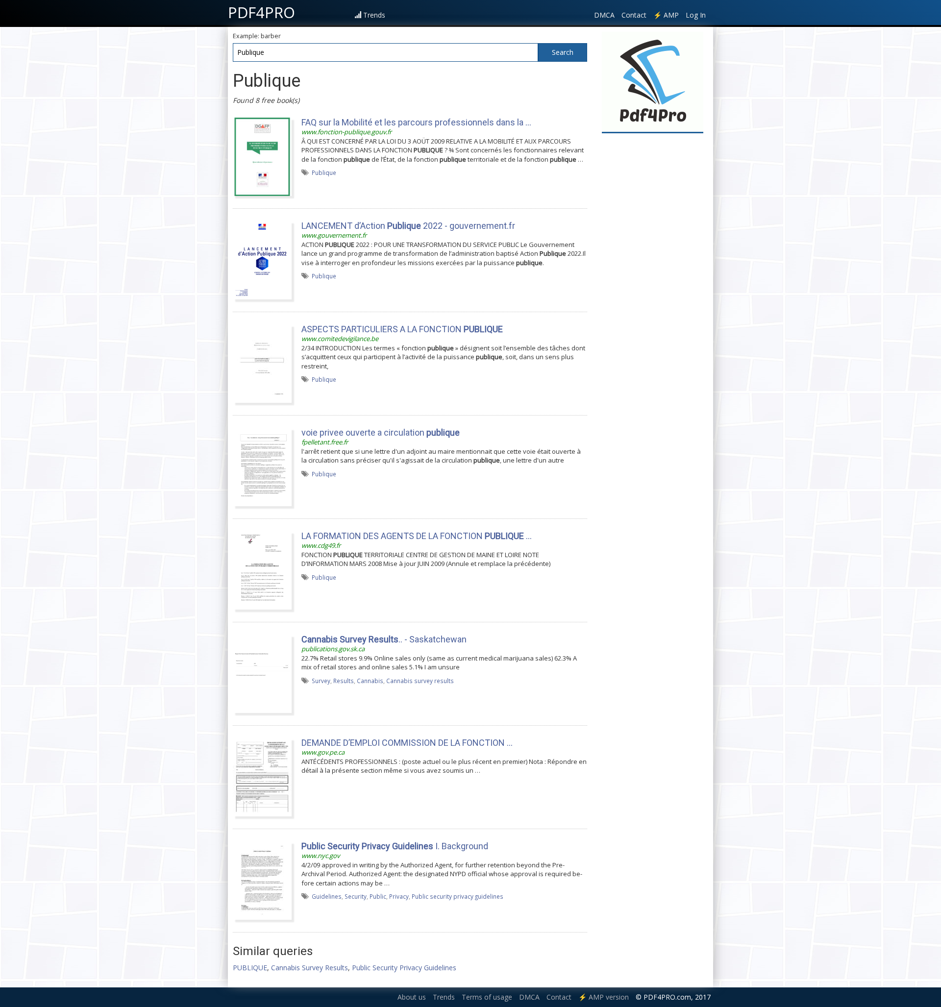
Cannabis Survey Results (309, 967)
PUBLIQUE (250, 967)
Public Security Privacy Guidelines (404, 967)
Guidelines (327, 896)
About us (411, 997)
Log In (696, 15)
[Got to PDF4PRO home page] (652, 81)
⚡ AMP (666, 15)
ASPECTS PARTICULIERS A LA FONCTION (402, 329)
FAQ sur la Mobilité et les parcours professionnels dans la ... (416, 122)
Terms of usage (487, 997)
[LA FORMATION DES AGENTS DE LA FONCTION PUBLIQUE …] (262, 569)
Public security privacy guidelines (457, 896)
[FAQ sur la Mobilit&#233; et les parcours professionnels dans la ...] (262, 156)
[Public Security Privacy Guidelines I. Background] (262, 880)
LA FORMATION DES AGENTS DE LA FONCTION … (416, 536)
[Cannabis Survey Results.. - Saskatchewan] (262, 673)
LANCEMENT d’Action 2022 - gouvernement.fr (408, 226)
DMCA (604, 15)
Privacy (399, 896)
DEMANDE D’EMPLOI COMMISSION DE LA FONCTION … (407, 742)
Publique (324, 172)
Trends (374, 15)
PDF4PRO (261, 12)
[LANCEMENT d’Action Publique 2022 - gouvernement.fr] (262, 259)
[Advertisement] (653, 285)
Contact (633, 15)
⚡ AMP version (603, 997)
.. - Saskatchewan (384, 639)
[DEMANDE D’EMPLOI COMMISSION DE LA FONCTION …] (262, 776)
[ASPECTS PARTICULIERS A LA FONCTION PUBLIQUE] (262, 363)
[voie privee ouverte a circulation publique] (262, 466)
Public (378, 896)
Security (356, 896)
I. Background (394, 846)
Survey (321, 681)
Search (562, 52)
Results (343, 681)
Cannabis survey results (420, 681)
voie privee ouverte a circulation (380, 432)
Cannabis (370, 681)
